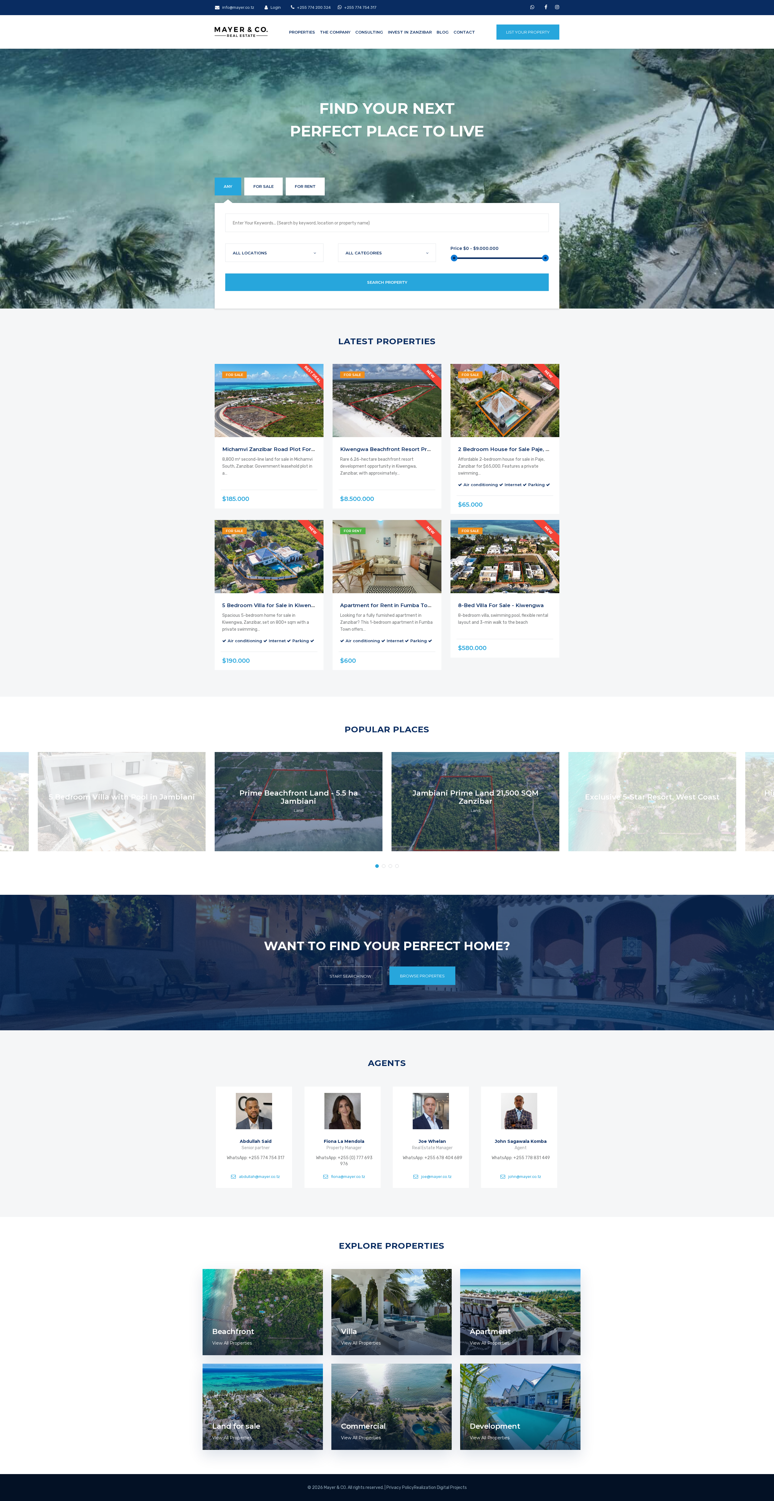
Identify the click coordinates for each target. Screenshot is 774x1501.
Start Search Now (350, 976)
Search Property (387, 282)
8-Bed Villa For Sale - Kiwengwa (501, 605)
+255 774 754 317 (360, 7)
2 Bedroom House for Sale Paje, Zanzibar (513, 449)
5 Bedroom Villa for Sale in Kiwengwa (272, 605)
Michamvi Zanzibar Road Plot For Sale (273, 449)
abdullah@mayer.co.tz (259, 1176)
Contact (464, 32)
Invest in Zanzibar (410, 32)
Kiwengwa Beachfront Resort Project (390, 449)
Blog (443, 32)
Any (228, 186)
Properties (302, 32)
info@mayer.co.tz (237, 7)
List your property (528, 32)
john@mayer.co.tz (524, 1176)
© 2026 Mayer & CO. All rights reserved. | (346, 1487)
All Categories (364, 252)
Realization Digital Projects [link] (440, 1487)
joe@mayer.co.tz (436, 1176)
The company (335, 32)
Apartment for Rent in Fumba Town (388, 605)
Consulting (369, 32)
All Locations (250, 252)
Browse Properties (422, 975)
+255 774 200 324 (313, 7)
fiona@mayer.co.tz (348, 1176)
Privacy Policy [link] (400, 1487)
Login (275, 7)
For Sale (263, 186)
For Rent (305, 186)
